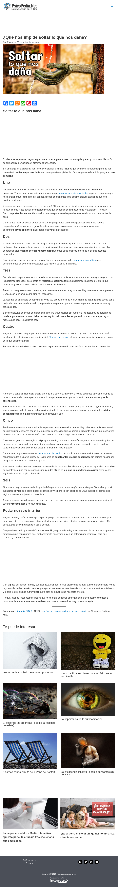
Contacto (29, 863)
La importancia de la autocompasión (81, 719)
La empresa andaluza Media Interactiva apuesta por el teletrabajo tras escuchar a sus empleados (28, 837)
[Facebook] (80, 862)
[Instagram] (91, 862)
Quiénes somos (29, 860)
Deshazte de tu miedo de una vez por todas (28, 672)
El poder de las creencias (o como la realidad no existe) (29, 724)
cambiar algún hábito (85, 260)
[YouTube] (97, 862)
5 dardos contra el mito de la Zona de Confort (29, 771)
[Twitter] (86, 862)
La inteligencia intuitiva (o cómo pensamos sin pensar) (87, 773)
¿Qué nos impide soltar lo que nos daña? (65, 611)
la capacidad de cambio (50, 453)
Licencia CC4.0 (24, 611)
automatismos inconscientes (73, 193)
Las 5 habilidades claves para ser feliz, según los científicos (87, 674)
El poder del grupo (58, 337)
